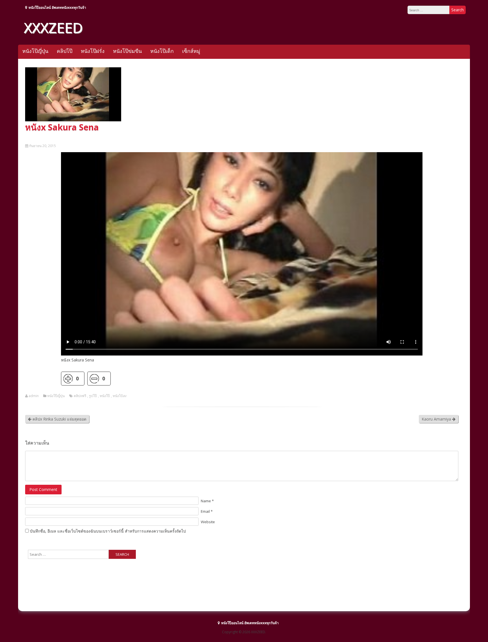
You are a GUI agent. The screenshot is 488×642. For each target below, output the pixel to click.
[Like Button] (68, 378)
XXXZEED (53, 27)
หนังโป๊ (105, 396)
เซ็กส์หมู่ (191, 51)
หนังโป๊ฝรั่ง (92, 51)
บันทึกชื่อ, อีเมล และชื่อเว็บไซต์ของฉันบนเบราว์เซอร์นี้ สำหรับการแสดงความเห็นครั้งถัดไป (108, 531)
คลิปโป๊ (64, 51)
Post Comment (43, 489)
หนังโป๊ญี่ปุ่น (35, 51)
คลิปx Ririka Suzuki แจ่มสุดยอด (58, 419)
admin (34, 396)
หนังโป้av (120, 396)
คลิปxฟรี (80, 396)
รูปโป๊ (93, 396)
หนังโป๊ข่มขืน (127, 51)
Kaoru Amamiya (437, 419)
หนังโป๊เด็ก (162, 51)
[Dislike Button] (94, 378)
